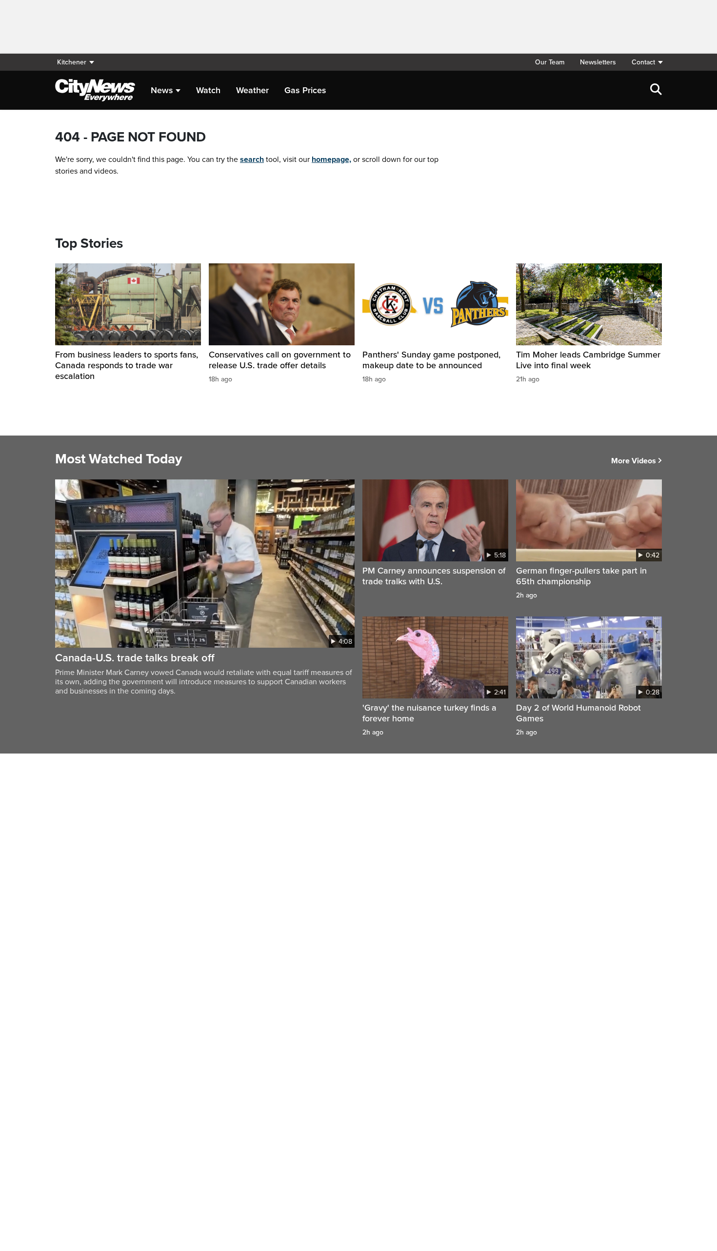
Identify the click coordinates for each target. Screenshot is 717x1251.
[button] (643, 62)
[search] (656, 90)
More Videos (633, 461)
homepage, (331, 159)
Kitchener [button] (71, 62)
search (252, 159)
